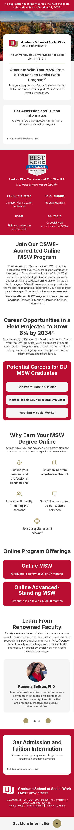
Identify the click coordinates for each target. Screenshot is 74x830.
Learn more (36, 303)
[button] (25, 720)
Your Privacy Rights (55, 805)
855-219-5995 (31, 799)
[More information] (45, 79)
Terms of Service (34, 805)
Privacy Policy (16, 805)
